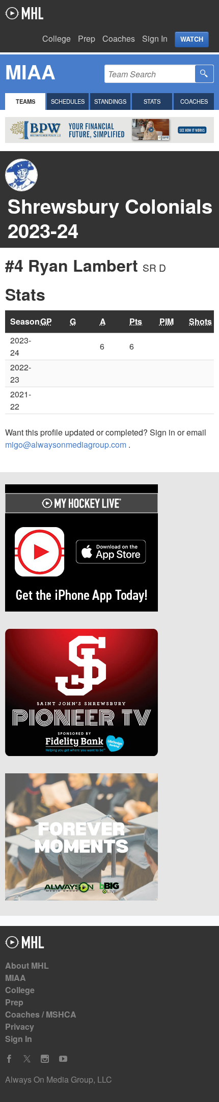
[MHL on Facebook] (9, 1059)
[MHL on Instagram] (45, 1059)
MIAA (15, 977)
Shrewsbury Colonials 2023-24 (110, 218)
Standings (110, 101)
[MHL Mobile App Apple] (109, 549)
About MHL (27, 965)
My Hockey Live (24, 13)
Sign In (155, 38)
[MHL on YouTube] (63, 1059)
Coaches (118, 38)
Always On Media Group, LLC (58, 1079)
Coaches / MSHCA (40, 1014)
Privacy (19, 1026)
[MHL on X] (27, 1059)
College (56, 38)
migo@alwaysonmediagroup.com (66, 444)
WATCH (191, 39)
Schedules (68, 101)
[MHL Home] (24, 945)
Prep (86, 38)
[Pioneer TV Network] (109, 694)
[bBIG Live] (109, 838)
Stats (152, 101)
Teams (25, 101)
